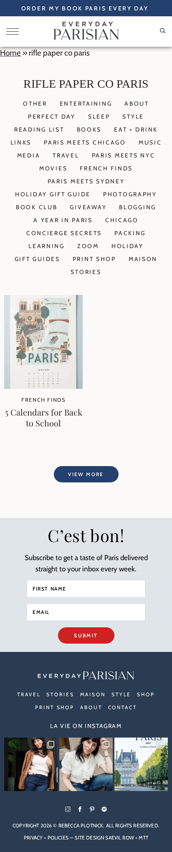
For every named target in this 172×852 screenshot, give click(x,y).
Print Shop (94, 259)
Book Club (36, 207)
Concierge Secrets (64, 233)
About (136, 103)
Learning (46, 246)
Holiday (127, 246)
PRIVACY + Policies (46, 837)
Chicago (122, 220)
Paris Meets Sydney (86, 181)
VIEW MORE (86, 474)
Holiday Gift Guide (53, 194)
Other (35, 103)
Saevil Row (119, 837)
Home (10, 53)
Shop (146, 694)
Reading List (39, 129)
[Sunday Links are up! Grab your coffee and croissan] (86, 764)
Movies (53, 168)
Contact (122, 707)
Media (28, 155)
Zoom (88, 246)
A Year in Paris (63, 220)
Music (150, 142)
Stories (86, 272)
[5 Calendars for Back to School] (43, 386)
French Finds (106, 168)
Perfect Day (52, 116)
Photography (130, 194)
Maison (143, 259)
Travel (66, 155)
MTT (143, 837)
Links (21, 142)
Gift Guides (37, 259)
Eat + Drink (136, 129)
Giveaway (88, 207)
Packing (130, 233)
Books (89, 129)
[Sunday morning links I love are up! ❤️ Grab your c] (31, 764)
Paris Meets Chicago (85, 142)
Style (133, 116)
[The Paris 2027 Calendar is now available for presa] (141, 764)
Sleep (99, 116)
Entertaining (86, 103)
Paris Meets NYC (123, 155)
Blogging (137, 207)
